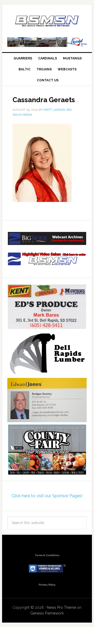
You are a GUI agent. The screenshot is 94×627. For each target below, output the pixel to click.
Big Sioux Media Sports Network (47, 21)
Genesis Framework (47, 613)
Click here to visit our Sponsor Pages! (47, 495)
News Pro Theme (61, 607)
